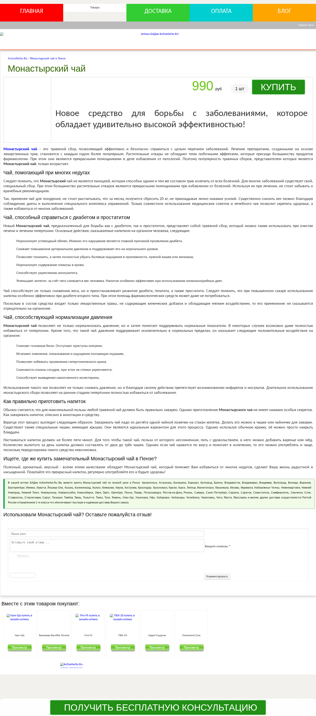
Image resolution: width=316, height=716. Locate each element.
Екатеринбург (16, 487)
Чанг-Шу (27, 635)
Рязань (188, 492)
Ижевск (30, 487)
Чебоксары (178, 497)
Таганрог (57, 497)
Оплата (221, 11)
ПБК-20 (175, 635)
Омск (98, 492)
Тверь (77, 497)
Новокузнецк (48, 492)
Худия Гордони (224, 635)
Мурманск (247, 487)
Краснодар (144, 487)
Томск (99, 497)
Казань (69, 487)
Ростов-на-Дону (172, 492)
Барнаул (193, 482)
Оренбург (117, 492)
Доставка (158, 11)
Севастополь (261, 492)
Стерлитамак (33, 497)
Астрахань (165, 482)
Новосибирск (85, 492)
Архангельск (149, 482)
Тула (107, 497)
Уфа (152, 497)
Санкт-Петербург (216, 492)
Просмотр (27, 647)
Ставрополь (15, 497)
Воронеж (305, 482)
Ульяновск (141, 497)
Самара (199, 492)
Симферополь (280, 492)
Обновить (23, 556)
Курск (181, 487)
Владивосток (232, 482)
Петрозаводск (152, 492)
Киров (119, 487)
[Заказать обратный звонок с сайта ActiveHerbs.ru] (307, 707)
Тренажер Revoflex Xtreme (76, 635)
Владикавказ (250, 482)
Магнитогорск (205, 487)
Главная (31, 11)
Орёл (106, 492)
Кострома (131, 487)
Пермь (138, 492)
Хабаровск (162, 497)
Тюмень (116, 497)
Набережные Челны (266, 487)
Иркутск (41, 487)
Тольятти (88, 497)
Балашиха (179, 482)
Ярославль (240, 497)
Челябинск (192, 497)
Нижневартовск (290, 487)
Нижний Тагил (30, 492)
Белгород (206, 482)
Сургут (46, 497)
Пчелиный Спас (273, 635)
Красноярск (160, 487)
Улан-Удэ (128, 497)
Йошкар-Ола (55, 487)
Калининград (83, 487)
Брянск (218, 482)
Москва (234, 487)
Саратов (246, 492)
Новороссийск (66, 492)
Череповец (208, 497)
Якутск (228, 497)
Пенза (128, 492)
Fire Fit (125, 635)
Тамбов (68, 497)
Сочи (307, 492)
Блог (284, 11)
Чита (219, 497)
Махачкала (222, 487)
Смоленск (297, 492)
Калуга (96, 487)
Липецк (191, 487)
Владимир (265, 482)
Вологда (293, 482)
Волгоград (280, 482)
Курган (173, 487)
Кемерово (108, 487)
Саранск (234, 492)
